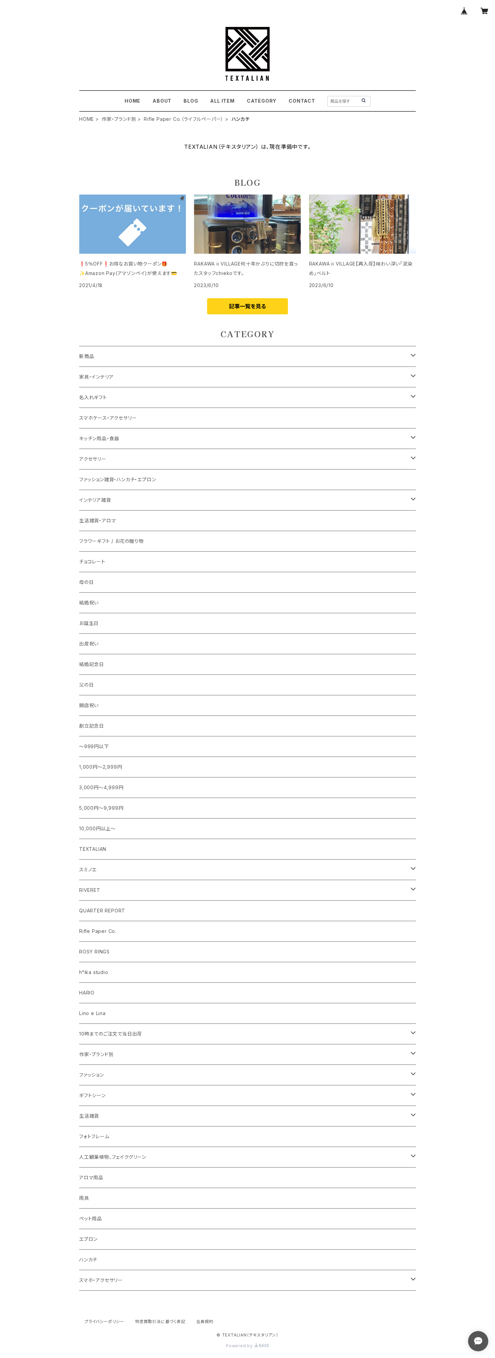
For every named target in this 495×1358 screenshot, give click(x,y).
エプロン (88, 1239)
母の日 (86, 582)
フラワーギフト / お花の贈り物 (111, 541)
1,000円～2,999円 (100, 767)
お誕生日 (89, 623)
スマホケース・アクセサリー (108, 418)
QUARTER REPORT (102, 910)
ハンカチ (88, 1259)
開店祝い (89, 705)
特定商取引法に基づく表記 (160, 1321)
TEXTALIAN (92, 849)
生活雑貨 (89, 1116)
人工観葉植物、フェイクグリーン (112, 1157)
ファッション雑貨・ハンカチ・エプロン (117, 479)
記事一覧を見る (247, 306)
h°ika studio (93, 972)
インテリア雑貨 (95, 500)
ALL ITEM (222, 101)
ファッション (91, 1075)
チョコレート (92, 561)
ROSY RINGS (94, 951)
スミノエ (88, 869)
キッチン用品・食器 (99, 438)
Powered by (240, 1345)
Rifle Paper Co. (98, 931)
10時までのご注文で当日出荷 (110, 1034)
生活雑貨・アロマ (97, 520)
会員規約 (204, 1321)
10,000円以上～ (97, 828)
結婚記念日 (91, 664)
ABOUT (162, 101)
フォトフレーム (94, 1136)
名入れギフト (93, 397)
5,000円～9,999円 (101, 808)
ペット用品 (90, 1218)
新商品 (86, 356)
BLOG (191, 101)
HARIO (87, 993)
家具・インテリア (96, 377)
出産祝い (89, 644)
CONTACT (302, 101)
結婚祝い (89, 602)
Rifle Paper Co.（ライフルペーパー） (184, 119)
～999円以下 (94, 746)
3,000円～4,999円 (101, 787)
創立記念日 (91, 726)
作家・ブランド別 (119, 119)
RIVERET (89, 890)
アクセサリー (92, 459)
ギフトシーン (92, 1095)
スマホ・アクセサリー (101, 1280)
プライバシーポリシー (104, 1321)
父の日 (86, 685)
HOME (132, 101)
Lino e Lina (92, 1013)
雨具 (84, 1198)
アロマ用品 (91, 1177)
